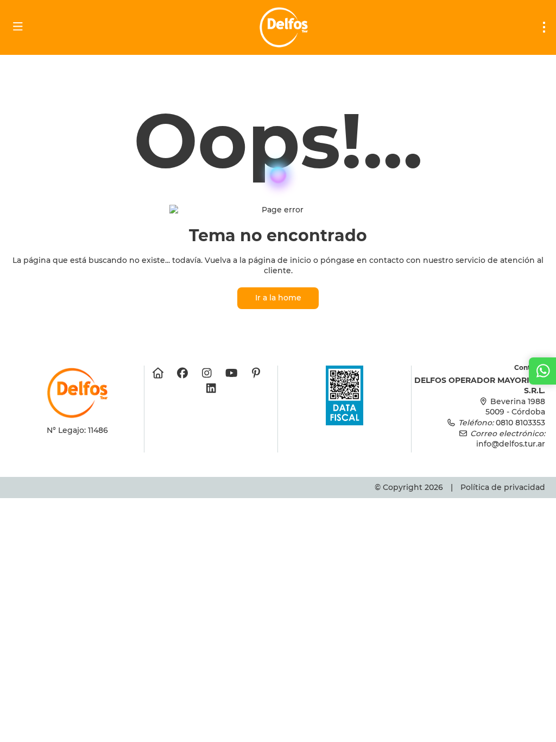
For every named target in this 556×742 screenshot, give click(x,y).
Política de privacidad (502, 487)
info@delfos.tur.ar (510, 444)
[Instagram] (207, 373)
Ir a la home (278, 298)
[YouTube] (231, 373)
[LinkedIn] (211, 388)
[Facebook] (182, 373)
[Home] (158, 373)
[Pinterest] (256, 373)
